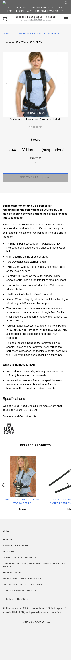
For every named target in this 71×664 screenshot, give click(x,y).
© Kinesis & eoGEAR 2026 (35, 622)
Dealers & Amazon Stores (19, 590)
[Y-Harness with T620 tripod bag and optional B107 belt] (37, 127)
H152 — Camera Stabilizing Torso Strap (23, 501)
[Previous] (3, 485)
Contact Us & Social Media (20, 557)
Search (7, 539)
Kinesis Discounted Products (22, 578)
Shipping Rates (12, 572)
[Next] (67, 485)
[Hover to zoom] (35, 84)
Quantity (36, 157)
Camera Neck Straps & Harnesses (38, 33)
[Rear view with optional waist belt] (34, 127)
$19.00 (22, 508)
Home (6, 33)
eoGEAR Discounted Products (22, 584)
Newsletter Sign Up (15, 545)
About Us (8, 551)
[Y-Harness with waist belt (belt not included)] (30, 127)
